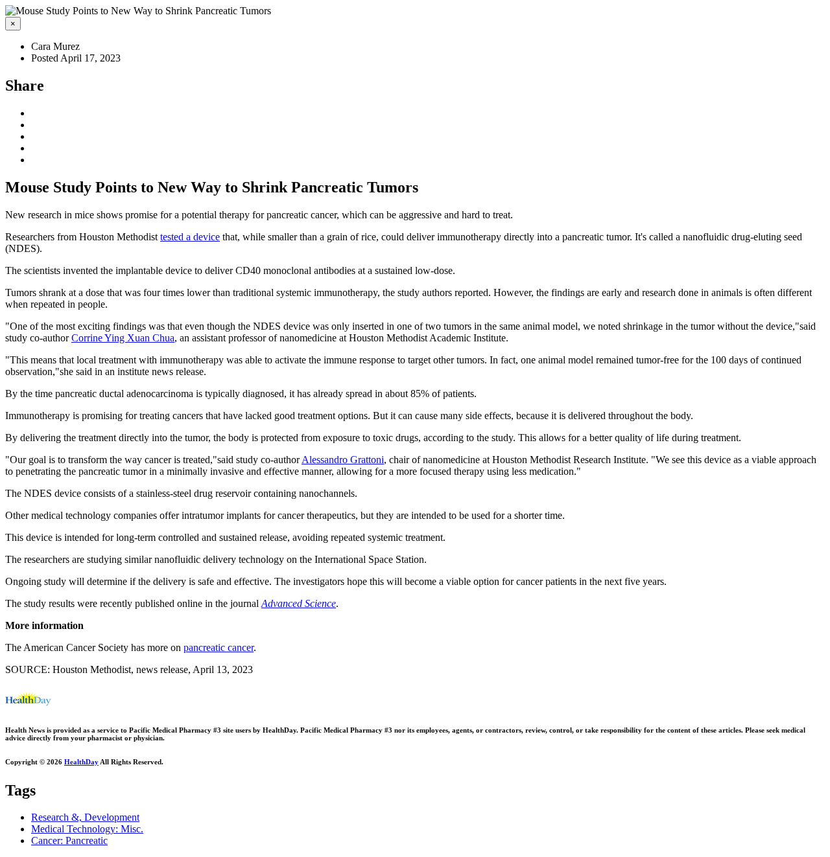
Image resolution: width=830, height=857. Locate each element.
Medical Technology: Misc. (87, 828)
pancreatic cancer (219, 647)
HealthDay (81, 762)
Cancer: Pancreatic (69, 840)
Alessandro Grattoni (343, 459)
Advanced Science (298, 603)
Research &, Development (85, 817)
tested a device (190, 236)
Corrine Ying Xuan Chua (122, 337)
